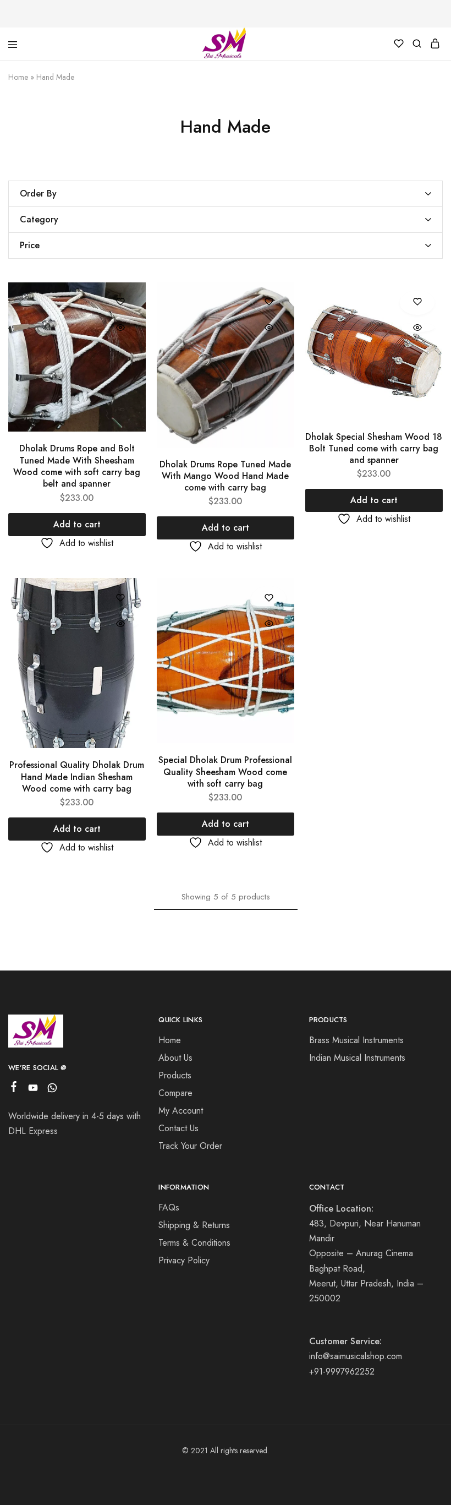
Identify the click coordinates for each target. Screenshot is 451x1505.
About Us (175, 1057)
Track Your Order (190, 1145)
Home (18, 77)
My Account (180, 1110)
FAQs (168, 1207)
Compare (175, 1093)
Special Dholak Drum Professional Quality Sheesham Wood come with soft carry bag (225, 772)
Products (174, 1075)
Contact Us (178, 1128)
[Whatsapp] (52, 1090)
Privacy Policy (184, 1260)
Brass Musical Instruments (356, 1040)
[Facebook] (14, 1089)
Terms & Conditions (194, 1242)
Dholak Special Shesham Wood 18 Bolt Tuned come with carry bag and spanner (373, 448)
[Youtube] (33, 1090)
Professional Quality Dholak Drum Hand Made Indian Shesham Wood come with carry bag (76, 777)
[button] (77, 524)
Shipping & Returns (194, 1225)
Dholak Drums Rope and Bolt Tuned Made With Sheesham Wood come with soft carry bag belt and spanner (76, 466)
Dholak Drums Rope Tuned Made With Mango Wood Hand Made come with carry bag (225, 476)
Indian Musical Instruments (357, 1057)
